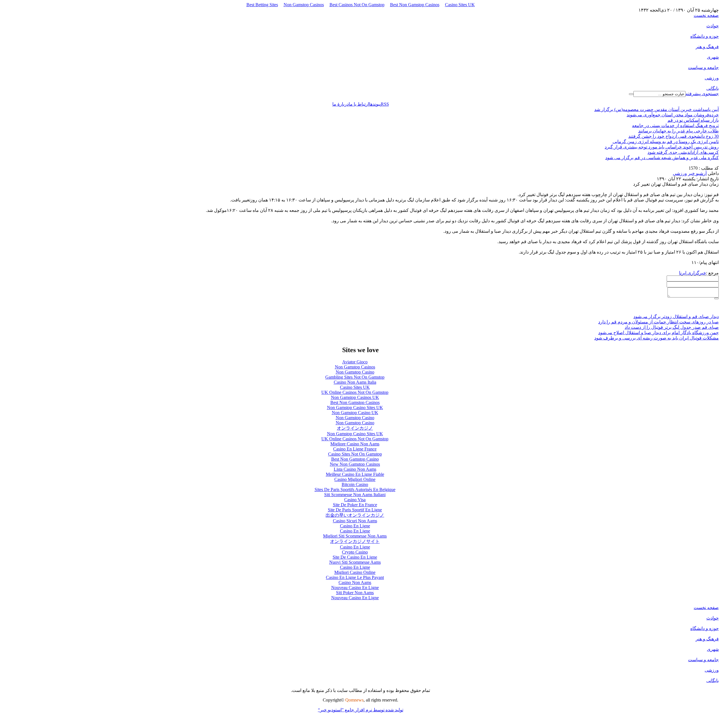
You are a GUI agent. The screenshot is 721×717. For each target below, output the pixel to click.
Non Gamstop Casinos (304, 4)
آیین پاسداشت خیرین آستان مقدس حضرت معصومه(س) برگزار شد (656, 109)
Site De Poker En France (355, 504)
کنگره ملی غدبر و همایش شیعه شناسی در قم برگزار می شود (662, 157)
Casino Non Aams (355, 582)
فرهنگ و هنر (707, 46)
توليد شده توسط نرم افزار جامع (360, 709)
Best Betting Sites (262, 4)
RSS (385, 104)
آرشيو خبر (697, 173)
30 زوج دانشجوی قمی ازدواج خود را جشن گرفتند (673, 136)
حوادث (712, 25)
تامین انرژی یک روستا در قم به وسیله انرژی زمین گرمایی (666, 141)
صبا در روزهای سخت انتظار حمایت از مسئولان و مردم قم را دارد (658, 321)
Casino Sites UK (460, 4)
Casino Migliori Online (354, 479)
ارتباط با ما (359, 104)
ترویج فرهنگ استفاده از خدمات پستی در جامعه (675, 125)
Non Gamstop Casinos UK (355, 397)
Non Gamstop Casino (355, 372)
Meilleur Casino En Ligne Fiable (355, 474)
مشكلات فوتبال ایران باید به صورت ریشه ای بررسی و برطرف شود (656, 338)
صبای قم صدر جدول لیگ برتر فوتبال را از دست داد (672, 327)
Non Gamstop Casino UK (355, 412)
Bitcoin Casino (355, 484)
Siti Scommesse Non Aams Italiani (355, 494)
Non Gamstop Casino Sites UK (355, 407)
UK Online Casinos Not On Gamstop (354, 392)
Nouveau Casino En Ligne (355, 587)
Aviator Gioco (355, 361)
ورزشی (712, 78)
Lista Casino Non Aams (355, 469)
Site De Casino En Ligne (355, 557)
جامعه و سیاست (703, 67)
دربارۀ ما (340, 104)
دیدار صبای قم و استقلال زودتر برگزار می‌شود (676, 316)
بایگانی (712, 88)
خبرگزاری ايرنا (692, 272)
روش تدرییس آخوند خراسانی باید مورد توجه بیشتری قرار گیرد (662, 147)
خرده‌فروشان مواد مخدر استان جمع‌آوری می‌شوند (673, 114)
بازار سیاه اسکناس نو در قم (693, 120)
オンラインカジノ (355, 428)
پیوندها (375, 104)
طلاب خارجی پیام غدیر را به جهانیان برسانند (678, 130)
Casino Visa (355, 499)
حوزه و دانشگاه (704, 36)
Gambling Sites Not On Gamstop (354, 377)
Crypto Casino (355, 552)
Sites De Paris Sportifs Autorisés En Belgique (355, 489)
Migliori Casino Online (354, 572)
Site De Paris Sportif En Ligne (355, 509)
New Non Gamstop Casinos (355, 464)
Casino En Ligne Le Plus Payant (355, 577)
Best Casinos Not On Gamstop (357, 4)
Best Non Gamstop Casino (355, 459)
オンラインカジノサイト (355, 541)
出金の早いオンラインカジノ (355, 515)
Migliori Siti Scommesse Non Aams (355, 536)
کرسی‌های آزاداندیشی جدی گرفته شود (683, 152)
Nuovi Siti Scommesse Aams (355, 562)
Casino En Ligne (355, 525)
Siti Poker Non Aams (355, 592)
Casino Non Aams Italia (355, 382)
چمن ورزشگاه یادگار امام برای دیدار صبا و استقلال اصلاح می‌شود (658, 332)
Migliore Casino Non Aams (354, 443)
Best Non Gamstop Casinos (414, 4)
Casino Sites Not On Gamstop (355, 454)
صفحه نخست (706, 15)
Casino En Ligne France (355, 449)
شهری (713, 57)
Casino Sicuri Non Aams (355, 520)
